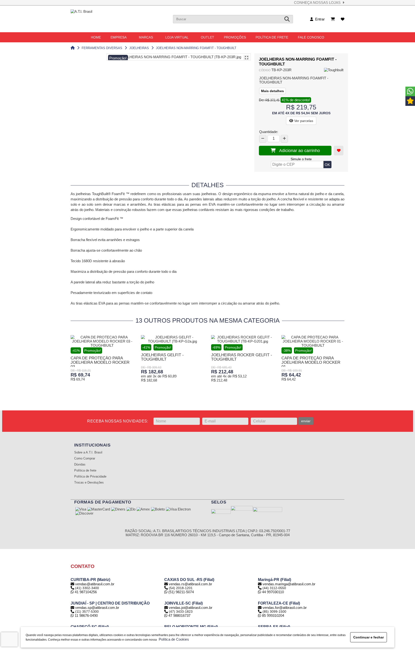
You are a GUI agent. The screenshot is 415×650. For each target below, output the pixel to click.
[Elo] (131, 509)
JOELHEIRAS (139, 48)
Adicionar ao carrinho (297, 150)
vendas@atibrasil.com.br (94, 584)
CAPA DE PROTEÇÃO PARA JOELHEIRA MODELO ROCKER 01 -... (310, 362)
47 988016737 (178, 615)
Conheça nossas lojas (318, 2)
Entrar (319, 19)
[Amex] (143, 509)
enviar (306, 421)
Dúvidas (79, 464)
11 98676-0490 (86, 615)
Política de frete (85, 470)
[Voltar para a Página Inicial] (73, 48)
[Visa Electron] (178, 509)
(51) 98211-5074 (180, 592)
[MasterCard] (98, 509)
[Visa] (80, 509)
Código (264, 70)
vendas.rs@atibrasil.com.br (190, 584)
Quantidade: (268, 132)
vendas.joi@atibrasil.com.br (190, 607)
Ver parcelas (303, 121)
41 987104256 (85, 592)
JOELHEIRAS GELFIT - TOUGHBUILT (162, 357)
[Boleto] (158, 509)
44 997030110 (272, 592)
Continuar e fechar (368, 637)
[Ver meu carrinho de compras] (333, 19)
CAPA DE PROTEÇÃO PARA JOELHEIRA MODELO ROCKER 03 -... (100, 362)
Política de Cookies (173, 639)
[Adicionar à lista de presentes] (338, 150)
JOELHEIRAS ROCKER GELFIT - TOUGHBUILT (241, 357)
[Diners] (118, 509)
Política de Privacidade (90, 476)
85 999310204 (272, 615)
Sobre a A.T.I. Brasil (88, 452)
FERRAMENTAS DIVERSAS (102, 48)
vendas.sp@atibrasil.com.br (97, 607)
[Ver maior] (246, 58)
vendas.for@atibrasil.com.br (284, 607)
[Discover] (84, 513)
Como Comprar (84, 458)
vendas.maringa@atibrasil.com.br (288, 584)
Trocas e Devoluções (89, 482)
